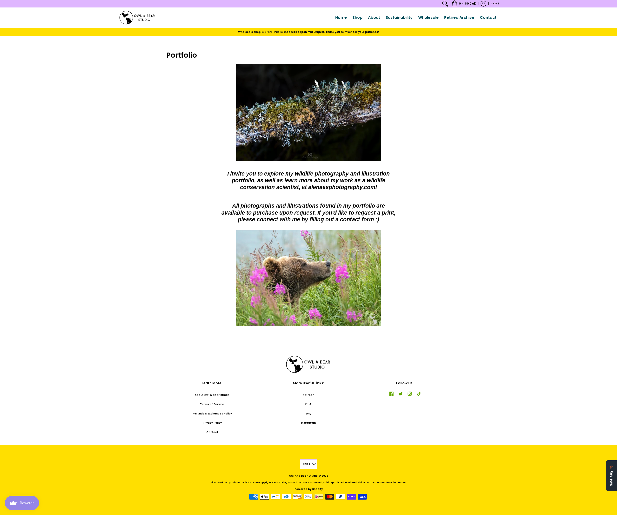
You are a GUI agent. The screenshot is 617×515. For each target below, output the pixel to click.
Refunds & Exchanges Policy (212, 413)
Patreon (308, 395)
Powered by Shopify (309, 489)
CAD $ (495, 3)
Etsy (308, 413)
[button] (463, 3)
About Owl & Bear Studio (212, 395)
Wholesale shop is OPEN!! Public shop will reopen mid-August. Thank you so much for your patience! (308, 32)
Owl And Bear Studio (303, 476)
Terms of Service (212, 404)
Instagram (308, 423)
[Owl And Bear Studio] (137, 17)
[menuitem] (445, 3)
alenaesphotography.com (341, 187)
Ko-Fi (308, 404)
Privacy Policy (212, 423)
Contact (212, 432)
